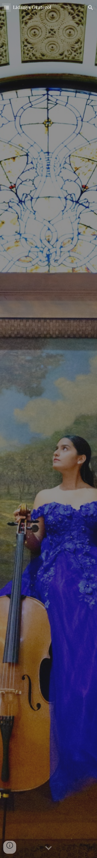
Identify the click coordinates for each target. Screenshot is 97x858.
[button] (6, 7)
